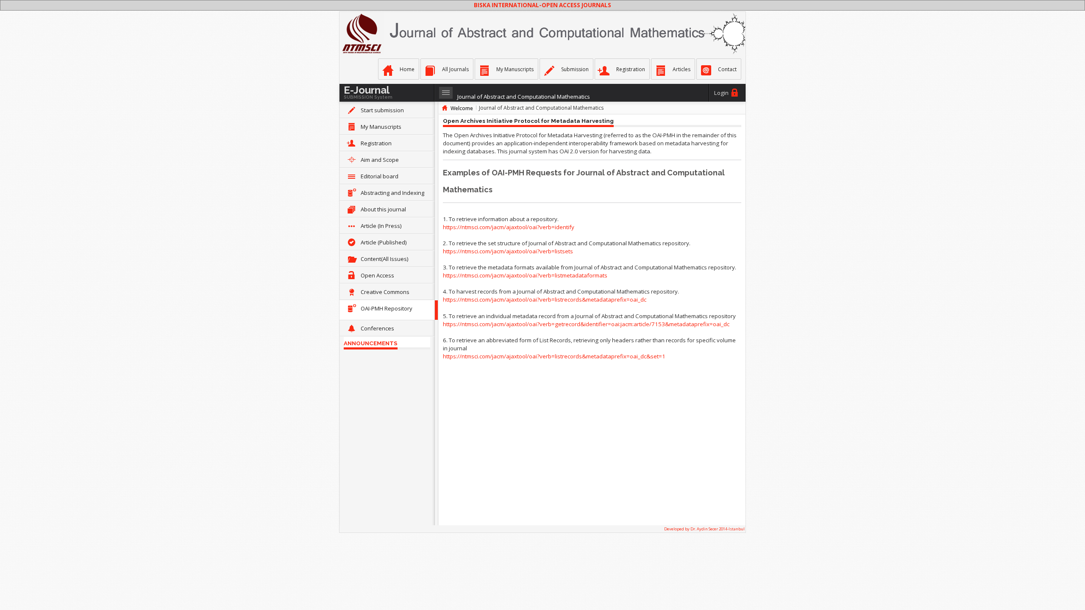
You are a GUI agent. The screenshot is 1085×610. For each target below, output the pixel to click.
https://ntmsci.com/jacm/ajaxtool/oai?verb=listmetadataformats (525, 275)
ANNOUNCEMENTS (371, 343)
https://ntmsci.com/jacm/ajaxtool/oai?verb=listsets (508, 251)
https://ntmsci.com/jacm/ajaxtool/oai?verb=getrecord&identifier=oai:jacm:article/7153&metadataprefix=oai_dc (586, 324)
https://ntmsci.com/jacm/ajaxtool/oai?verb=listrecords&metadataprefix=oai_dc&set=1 (554, 356)
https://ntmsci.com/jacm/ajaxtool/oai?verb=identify (508, 227)
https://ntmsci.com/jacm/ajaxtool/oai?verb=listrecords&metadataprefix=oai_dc (544, 299)
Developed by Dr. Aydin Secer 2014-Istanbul (704, 529)
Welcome (462, 108)
